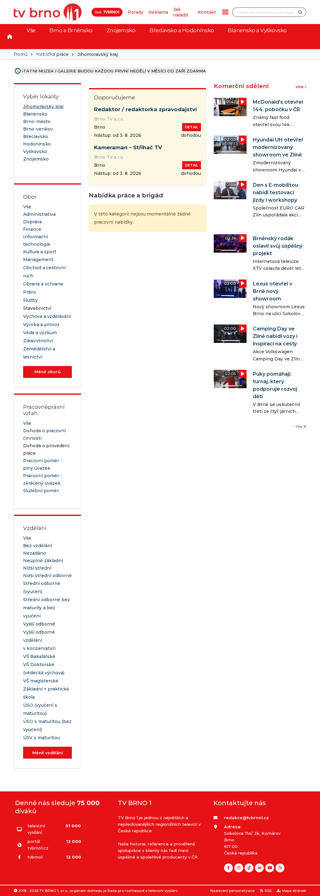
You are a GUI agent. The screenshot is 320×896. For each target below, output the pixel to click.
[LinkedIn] (259, 868)
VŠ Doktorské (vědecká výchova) (43, 669)
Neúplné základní (43, 560)
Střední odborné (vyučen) (41, 587)
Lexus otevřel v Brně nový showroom (272, 291)
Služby (30, 300)
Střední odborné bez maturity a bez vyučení (46, 608)
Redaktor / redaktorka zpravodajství (145, 109)
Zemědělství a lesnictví (39, 353)
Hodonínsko (37, 144)
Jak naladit (180, 12)
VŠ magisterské (40, 681)
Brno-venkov (38, 129)
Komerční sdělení (241, 86)
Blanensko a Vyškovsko (257, 30)
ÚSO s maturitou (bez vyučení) (47, 725)
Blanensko (35, 114)
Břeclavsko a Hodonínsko (181, 30)
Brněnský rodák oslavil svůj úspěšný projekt (277, 245)
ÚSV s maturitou (41, 737)
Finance (32, 229)
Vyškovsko (35, 151)
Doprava (32, 222)
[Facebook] (228, 868)
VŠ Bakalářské (39, 656)
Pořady (135, 12)
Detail (191, 127)
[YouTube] (269, 868)
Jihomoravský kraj (43, 106)
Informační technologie (36, 240)
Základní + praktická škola (46, 693)
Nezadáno (34, 553)
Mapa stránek (294, 891)
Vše (31, 30)
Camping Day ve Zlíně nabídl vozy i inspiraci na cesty (275, 336)
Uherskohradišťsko (31, 55)
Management (38, 259)
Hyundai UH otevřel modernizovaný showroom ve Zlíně (278, 147)
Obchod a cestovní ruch (44, 272)
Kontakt (207, 12)
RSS (268, 891)
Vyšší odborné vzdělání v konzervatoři (39, 640)
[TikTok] (249, 868)
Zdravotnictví (38, 341)
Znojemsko (121, 30)
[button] (225, 12)
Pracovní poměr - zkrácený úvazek (42, 479)
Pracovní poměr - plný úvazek (42, 464)
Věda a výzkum (40, 332)
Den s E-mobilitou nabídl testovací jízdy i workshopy (275, 192)
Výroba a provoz (41, 324)
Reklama (158, 12)
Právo (29, 292)
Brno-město (37, 121)
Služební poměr (41, 490)
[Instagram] (238, 868)
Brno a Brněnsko (70, 30)
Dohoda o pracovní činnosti (44, 434)
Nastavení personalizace (232, 891)
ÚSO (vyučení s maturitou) (40, 709)
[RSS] (280, 868)
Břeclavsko (35, 136)
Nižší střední (37, 568)
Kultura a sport (39, 252)
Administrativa (39, 214)
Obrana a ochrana (43, 284)
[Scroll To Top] (309, 889)
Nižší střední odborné (47, 575)
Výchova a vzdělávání (47, 316)
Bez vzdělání (37, 545)
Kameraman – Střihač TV (128, 147)
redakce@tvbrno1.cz (246, 817)
